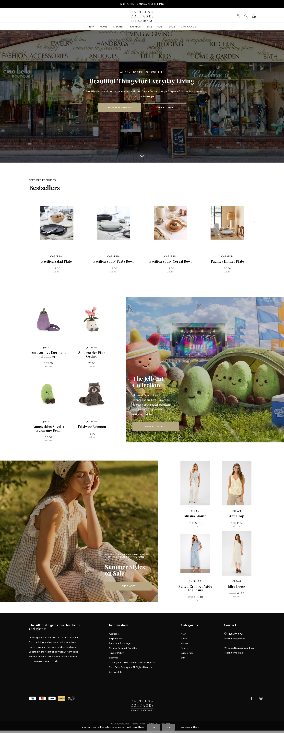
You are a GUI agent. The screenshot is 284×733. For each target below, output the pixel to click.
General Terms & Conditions (124, 648)
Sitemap (113, 657)
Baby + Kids (155, 26)
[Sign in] (238, 15)
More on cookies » (190, 727)
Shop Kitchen (164, 107)
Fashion (135, 26)
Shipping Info (116, 638)
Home (103, 26)
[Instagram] (261, 698)
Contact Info (115, 671)
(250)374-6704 (235, 633)
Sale (171, 26)
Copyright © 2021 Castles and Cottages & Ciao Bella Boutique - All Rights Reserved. (132, 665)
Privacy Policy (116, 652)
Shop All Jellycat (156, 426)
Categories (189, 625)
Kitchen (118, 26)
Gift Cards (188, 26)
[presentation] (30, 222)
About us (114, 633)
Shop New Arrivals (119, 107)
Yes (153, 727)
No (168, 727)
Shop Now (128, 586)
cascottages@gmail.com (241, 647)
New (91, 26)
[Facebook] (251, 698)
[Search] (246, 15)
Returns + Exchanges (120, 643)
